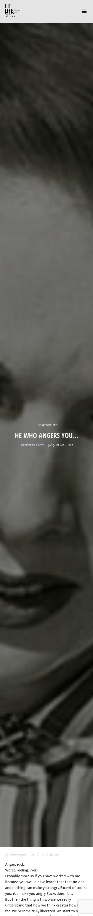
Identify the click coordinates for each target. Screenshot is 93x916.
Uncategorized (47, 425)
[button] (84, 11)
